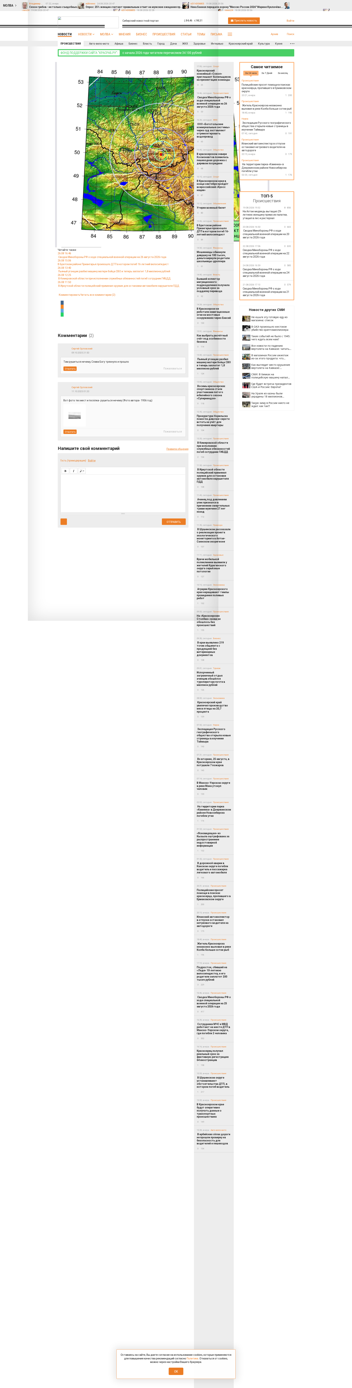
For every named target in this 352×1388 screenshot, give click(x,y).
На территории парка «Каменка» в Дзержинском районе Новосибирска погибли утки (214, 811)
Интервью (217, 43)
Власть (147, 43)
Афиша (119, 43)
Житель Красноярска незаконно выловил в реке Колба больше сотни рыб (214, 946)
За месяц (283, 73)
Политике (192, 1358)
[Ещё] (292, 43)
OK (176, 1371)
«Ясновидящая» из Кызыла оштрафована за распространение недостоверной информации (213, 839)
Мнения (125, 34)
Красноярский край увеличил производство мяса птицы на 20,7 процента (212, 707)
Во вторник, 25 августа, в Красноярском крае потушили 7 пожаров (213, 762)
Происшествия (164, 34)
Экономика (219, 585)
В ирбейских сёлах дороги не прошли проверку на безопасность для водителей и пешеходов (213, 1139)
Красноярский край (241, 43)
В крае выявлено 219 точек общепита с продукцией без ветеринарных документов (210, 648)
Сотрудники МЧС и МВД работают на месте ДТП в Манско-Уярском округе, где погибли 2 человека (213, 1029)
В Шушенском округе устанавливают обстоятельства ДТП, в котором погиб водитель (213, 1082)
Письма (216, 34)
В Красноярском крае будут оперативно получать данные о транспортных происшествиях (210, 1110)
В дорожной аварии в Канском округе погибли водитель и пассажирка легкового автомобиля (212, 868)
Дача (173, 43)
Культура (264, 43)
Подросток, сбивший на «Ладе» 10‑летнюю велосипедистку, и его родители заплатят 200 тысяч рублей (212, 973)
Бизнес (141, 34)
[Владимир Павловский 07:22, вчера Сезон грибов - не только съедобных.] (294, 3)
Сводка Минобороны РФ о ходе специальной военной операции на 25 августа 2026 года (214, 1002)
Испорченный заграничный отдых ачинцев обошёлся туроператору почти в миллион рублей (211, 678)
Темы (201, 34)
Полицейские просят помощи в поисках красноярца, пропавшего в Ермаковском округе (214, 895)
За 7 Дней (266, 73)
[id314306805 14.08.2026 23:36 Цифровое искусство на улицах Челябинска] (346, 3)
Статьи (186, 34)
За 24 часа (251, 73)
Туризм (216, 668)
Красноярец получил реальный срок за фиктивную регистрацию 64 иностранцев (213, 1055)
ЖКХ (185, 43)
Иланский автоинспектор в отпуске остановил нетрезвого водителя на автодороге (213, 921)
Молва (105, 34)
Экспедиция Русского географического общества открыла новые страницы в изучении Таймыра (214, 735)
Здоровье (199, 43)
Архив (274, 34)
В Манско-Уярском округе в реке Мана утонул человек (213, 786)
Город (161, 43)
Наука (216, 725)
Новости (84, 34)
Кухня (278, 43)
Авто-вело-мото (99, 43)
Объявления (219, 203)
